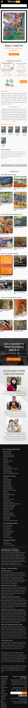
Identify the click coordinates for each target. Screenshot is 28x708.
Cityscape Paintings (18, 153)
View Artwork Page (13, 50)
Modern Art (6, 462)
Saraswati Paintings (7, 488)
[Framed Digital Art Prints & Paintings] (24, 610)
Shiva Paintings (6, 482)
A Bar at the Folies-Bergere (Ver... (19, 292)
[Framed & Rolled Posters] (17, 585)
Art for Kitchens (7, 528)
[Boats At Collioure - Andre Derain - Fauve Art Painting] (6, 181)
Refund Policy (4, 687)
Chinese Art (6, 497)
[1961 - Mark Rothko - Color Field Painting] (6, 265)
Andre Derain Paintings (7, 152)
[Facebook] (22, 696)
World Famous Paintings (9, 499)
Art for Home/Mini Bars (8, 531)
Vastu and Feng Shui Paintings (10, 520)
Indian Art (5, 459)
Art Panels (5, 478)
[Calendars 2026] (11, 570)
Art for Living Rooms (8, 525)
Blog (2, 701)
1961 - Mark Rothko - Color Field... (5, 276)
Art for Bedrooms (7, 526)
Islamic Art (5, 458)
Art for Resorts (6, 534)
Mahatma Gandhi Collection (9, 490)
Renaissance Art (7, 470)
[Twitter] (19, 696)
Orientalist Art (6, 465)
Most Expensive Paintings (9, 505)
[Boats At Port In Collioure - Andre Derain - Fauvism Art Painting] (20, 200)
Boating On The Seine (18, 330)
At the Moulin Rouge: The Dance (5, 310)
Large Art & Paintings (8, 513)
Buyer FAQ (3, 684)
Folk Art (5, 464)
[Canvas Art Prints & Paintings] (19, 597)
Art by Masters (19, 152)
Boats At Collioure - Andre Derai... (5, 188)
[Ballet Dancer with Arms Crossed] (20, 307)
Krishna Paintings (7, 479)
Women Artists (6, 500)
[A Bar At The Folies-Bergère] (6, 284)
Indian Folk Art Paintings (9, 507)
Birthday (2, 331)
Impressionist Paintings (8, 456)
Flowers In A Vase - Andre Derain (19, 248)
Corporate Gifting (7, 543)
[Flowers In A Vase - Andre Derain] (20, 242)
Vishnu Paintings (7, 484)
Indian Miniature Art (7, 461)
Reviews (3, 686)
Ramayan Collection (8, 510)
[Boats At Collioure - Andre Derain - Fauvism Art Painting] (20, 181)
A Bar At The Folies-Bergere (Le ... (20, 268)
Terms (2, 689)
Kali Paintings (6, 519)
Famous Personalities (8, 514)
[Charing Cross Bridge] (20, 221)
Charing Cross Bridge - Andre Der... (6, 249)
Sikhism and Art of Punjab (9, 516)
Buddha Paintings (7, 481)
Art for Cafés (6, 536)
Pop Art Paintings (7, 467)
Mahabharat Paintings (8, 502)
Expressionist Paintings (8, 455)
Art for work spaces (8, 537)
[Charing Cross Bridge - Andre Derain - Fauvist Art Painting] (6, 242)
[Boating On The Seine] (20, 325)
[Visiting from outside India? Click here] (19, 550)
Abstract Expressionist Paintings (11, 473)
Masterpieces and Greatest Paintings (12, 503)
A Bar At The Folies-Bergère (6, 290)
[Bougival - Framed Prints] (14, 26)
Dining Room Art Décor (7, 155)
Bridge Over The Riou (4, 234)
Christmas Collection (8, 508)
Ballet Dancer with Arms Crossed (19, 316)
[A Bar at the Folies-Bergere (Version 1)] (20, 285)
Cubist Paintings (7, 453)
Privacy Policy (4, 693)
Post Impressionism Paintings (10, 468)
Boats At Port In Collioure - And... (19, 209)
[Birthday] (6, 325)
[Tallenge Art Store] (14, 1)
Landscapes (18, 155)
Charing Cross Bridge (18, 227)
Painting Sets (6, 511)
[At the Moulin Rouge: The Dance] (6, 304)
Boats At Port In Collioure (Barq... (5, 204)
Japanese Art (6, 493)
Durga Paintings (7, 517)
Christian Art (6, 496)
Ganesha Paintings (7, 485)
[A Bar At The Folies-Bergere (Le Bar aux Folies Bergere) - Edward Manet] (20, 260)
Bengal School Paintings (9, 494)
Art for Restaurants (7, 532)
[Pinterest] (26, 696)
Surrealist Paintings (7, 471)
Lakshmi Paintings (7, 487)
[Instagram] (24, 696)
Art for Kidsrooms (7, 529)
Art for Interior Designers (9, 545)
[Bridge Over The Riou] (6, 224)
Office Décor (6, 542)
